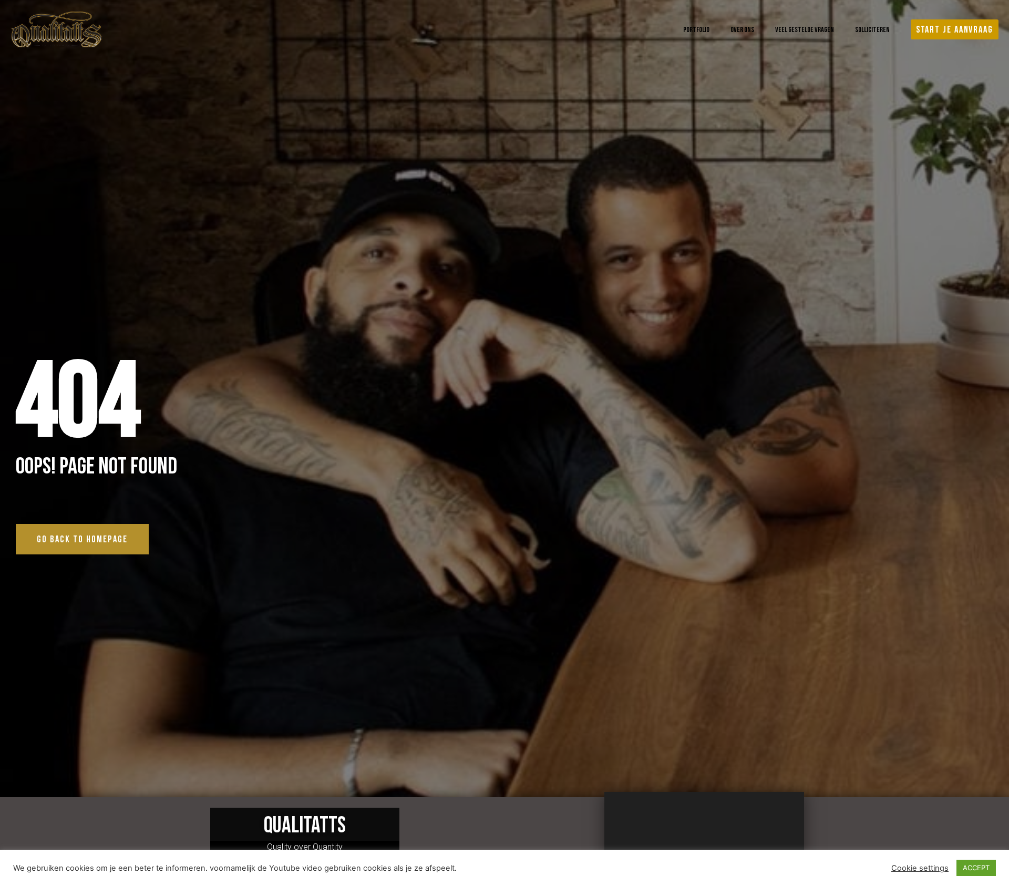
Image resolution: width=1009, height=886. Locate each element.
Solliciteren (872, 29)
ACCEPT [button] (976, 867)
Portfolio (696, 29)
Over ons (742, 29)
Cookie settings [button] (920, 868)
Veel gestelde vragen (804, 29)
